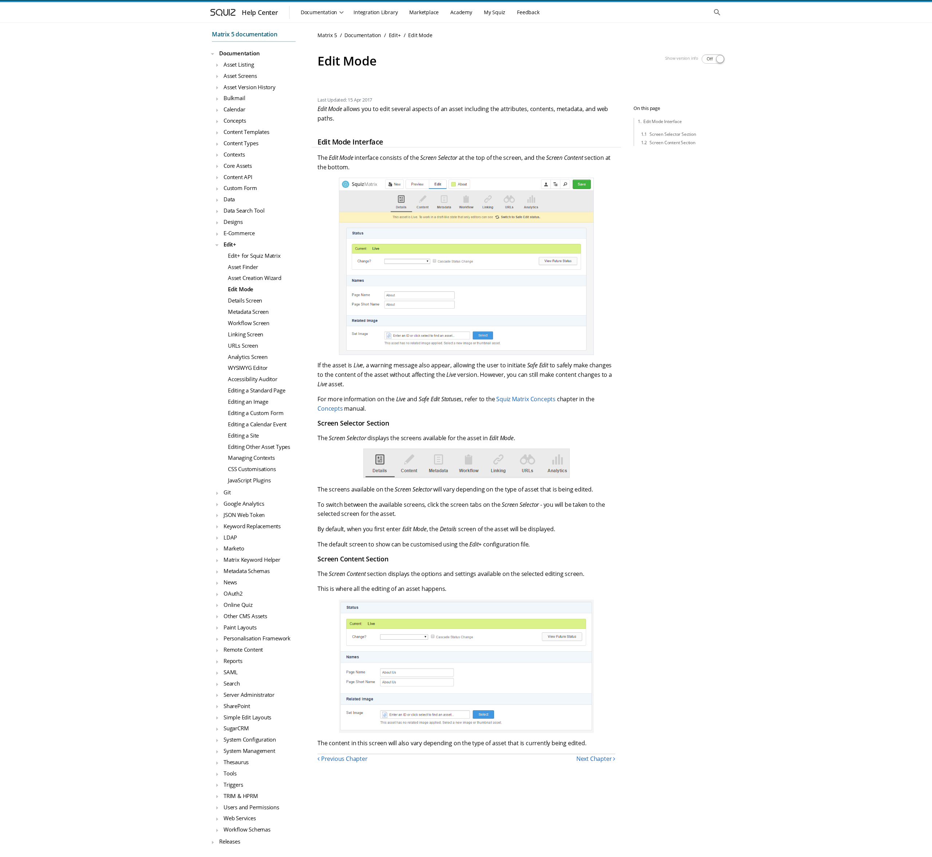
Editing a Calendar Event (257, 423)
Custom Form (240, 187)
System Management (249, 750)
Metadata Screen (248, 311)
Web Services (240, 818)
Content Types (241, 143)
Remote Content (243, 649)
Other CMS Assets (245, 615)
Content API (238, 176)
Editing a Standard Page (256, 390)
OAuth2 (233, 593)
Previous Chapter (343, 759)
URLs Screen (243, 345)
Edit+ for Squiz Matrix (254, 255)
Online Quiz (238, 604)
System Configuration (250, 739)
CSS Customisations (252, 469)
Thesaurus (236, 762)
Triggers (233, 784)
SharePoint (237, 705)
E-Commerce (239, 233)
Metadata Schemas (247, 570)
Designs (233, 221)
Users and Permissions (251, 806)
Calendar (234, 109)
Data (229, 199)
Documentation (239, 53)
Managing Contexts (251, 457)
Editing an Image (248, 401)
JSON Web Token (244, 514)
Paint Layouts (240, 627)
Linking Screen (245, 333)
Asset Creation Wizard (254, 277)
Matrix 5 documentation (244, 34)
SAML (231, 672)
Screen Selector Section (672, 134)
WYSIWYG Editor (248, 367)
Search (232, 683)
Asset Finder (243, 266)
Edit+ (230, 244)
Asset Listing (239, 64)
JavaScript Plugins (249, 480)
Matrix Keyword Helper (252, 559)
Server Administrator (249, 694)
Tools (230, 773)
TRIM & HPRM (241, 795)
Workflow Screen (248, 323)
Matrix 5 (327, 35)
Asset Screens (240, 75)
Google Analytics (244, 503)
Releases (229, 841)
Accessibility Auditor (252, 379)
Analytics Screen (248, 356)
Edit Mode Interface (662, 121)
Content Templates (246, 131)
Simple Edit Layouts (247, 716)
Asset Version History (250, 86)
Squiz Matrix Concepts (526, 399)
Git (227, 492)
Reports (233, 660)
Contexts (234, 154)
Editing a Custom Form (256, 412)
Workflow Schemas (247, 829)
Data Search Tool (244, 210)
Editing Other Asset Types (259, 446)
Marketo (234, 548)
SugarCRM (236, 728)
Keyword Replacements (252, 525)
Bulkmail (234, 98)
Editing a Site (243, 435)
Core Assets (238, 165)
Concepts (235, 120)
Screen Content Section (672, 142)
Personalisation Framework (257, 638)
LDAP (230, 537)
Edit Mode (240, 289)
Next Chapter (594, 759)
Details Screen (245, 300)
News (230, 582)
